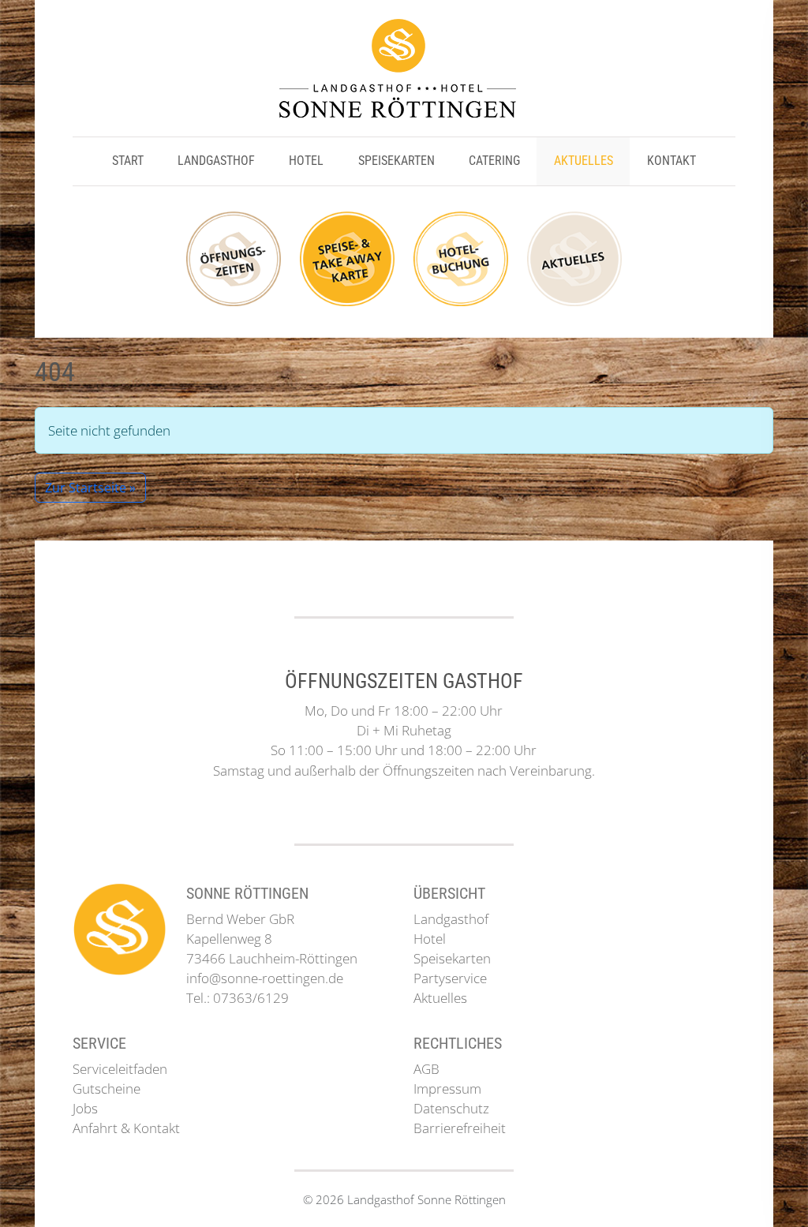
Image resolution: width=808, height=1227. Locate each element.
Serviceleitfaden (120, 1069)
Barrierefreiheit (459, 1128)
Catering (494, 160)
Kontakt (671, 160)
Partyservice (450, 978)
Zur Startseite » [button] (90, 487)
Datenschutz (451, 1108)
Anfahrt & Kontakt (126, 1128)
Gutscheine (106, 1088)
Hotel (306, 160)
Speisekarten (396, 160)
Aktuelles (583, 160)
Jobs (85, 1108)
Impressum (447, 1088)
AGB (426, 1069)
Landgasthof (216, 160)
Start (128, 160)
